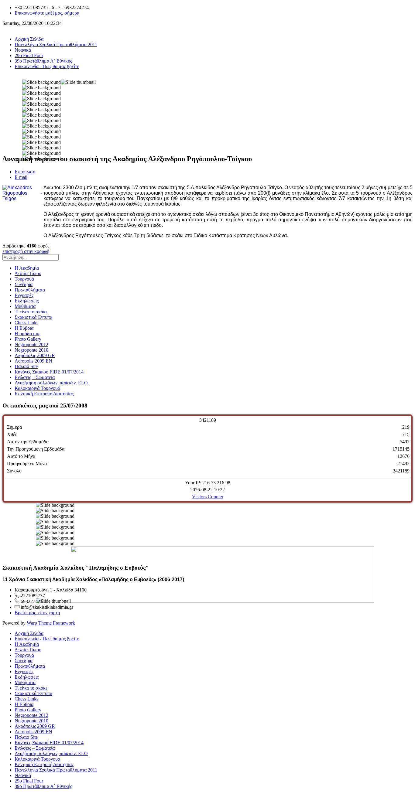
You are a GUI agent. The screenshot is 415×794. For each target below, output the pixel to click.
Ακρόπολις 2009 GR (35, 355)
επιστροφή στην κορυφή (25, 251)
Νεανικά (23, 50)
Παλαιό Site (26, 366)
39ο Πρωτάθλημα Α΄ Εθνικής (43, 60)
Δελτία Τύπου (28, 273)
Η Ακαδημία (27, 268)
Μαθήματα (25, 306)
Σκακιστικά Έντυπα (33, 317)
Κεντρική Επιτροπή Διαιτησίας (44, 393)
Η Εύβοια (24, 328)
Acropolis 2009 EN (33, 360)
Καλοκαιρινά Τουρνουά (37, 388)
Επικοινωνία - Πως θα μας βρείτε (47, 66)
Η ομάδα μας (27, 333)
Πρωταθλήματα (30, 289)
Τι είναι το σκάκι (31, 311)
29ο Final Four (29, 55)
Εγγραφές (24, 295)
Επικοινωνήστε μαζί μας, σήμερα (47, 12)
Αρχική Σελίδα (29, 39)
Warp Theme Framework (51, 622)
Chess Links (26, 322)
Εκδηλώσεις (27, 300)
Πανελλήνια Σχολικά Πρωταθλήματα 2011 (56, 44)
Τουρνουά (24, 278)
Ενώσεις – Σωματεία (35, 377)
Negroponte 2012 (31, 344)
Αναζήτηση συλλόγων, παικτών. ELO (51, 382)
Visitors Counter (207, 496)
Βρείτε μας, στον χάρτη (37, 612)
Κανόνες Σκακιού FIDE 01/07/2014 (49, 371)
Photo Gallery (28, 339)
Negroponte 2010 (31, 350)
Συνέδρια (24, 284)
